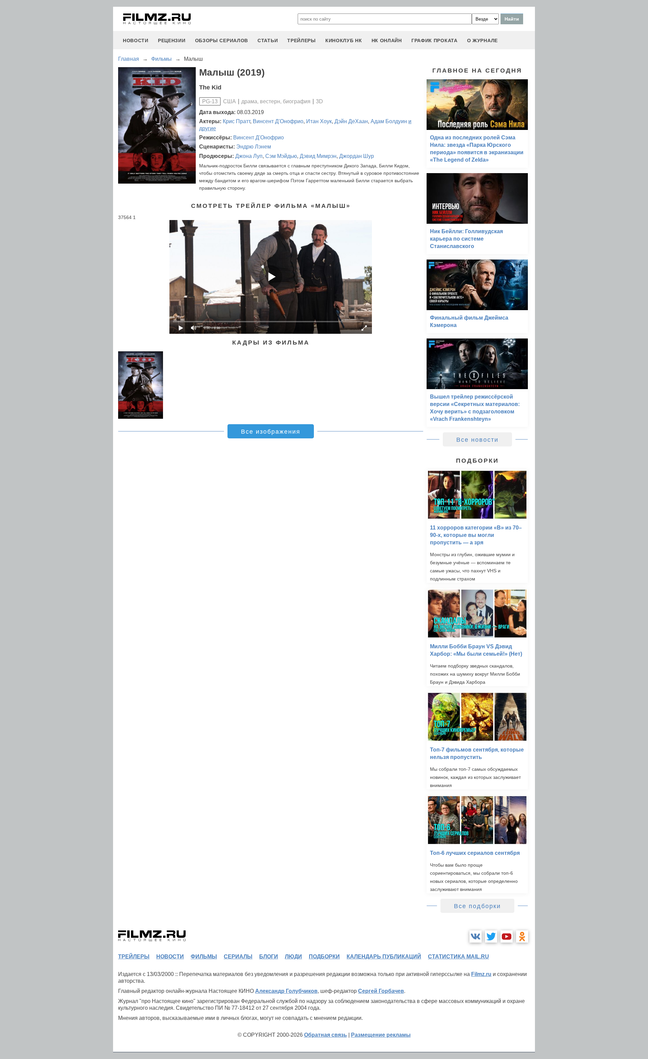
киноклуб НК (343, 40)
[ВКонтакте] (475, 936)
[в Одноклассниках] (522, 936)
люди (293, 956)
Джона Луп (249, 156)
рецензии (172, 40)
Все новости (477, 439)
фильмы (204, 956)
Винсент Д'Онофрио (278, 121)
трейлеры (301, 40)
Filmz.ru (481, 974)
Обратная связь (325, 1035)
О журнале (482, 40)
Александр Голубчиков (286, 991)
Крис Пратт (236, 121)
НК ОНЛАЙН (387, 40)
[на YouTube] (507, 936)
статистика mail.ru (458, 956)
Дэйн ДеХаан (351, 121)
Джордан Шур (356, 156)
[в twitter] (491, 936)
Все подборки (477, 906)
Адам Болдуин (389, 121)
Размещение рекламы (381, 1035)
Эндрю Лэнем (253, 147)
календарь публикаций (384, 956)
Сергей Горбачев (381, 991)
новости (135, 40)
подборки (324, 956)
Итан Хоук (319, 121)
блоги (268, 956)
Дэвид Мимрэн (318, 156)
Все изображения (270, 431)
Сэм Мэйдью (281, 156)
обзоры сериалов (221, 40)
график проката (434, 40)
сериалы (238, 956)
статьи (268, 40)
